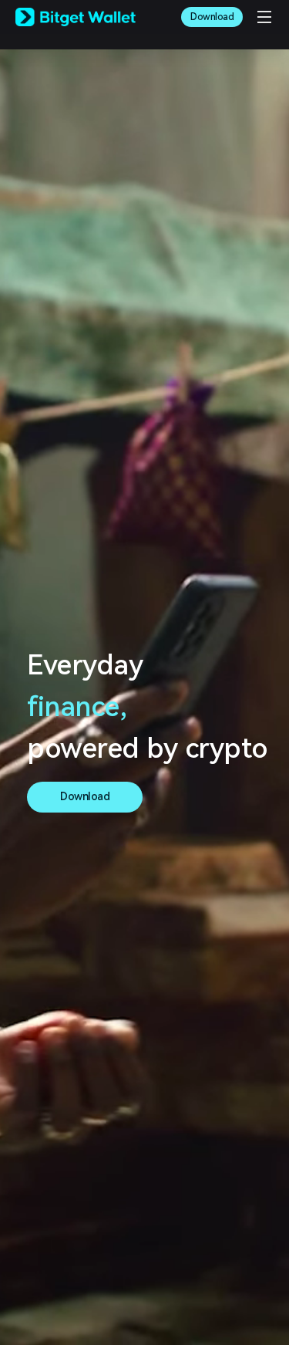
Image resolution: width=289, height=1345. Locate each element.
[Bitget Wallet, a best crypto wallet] (75, 17)
